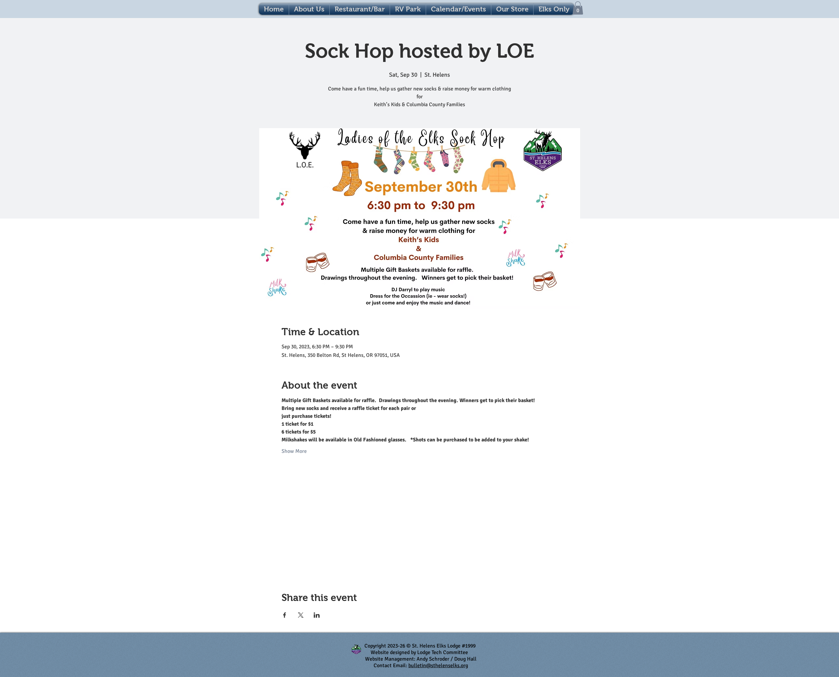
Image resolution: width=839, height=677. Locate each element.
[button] (458, 9)
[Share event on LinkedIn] (317, 615)
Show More (294, 451)
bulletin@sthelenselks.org (438, 665)
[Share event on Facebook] (285, 615)
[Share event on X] (301, 615)
